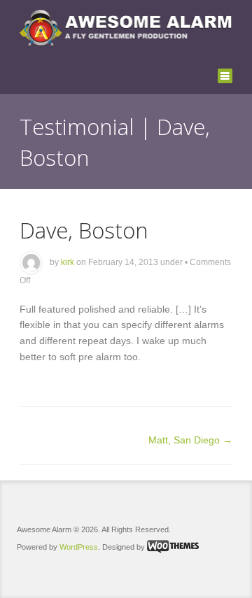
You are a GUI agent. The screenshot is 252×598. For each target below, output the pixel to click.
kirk (67, 262)
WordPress (78, 547)
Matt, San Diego (190, 440)
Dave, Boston (84, 230)
